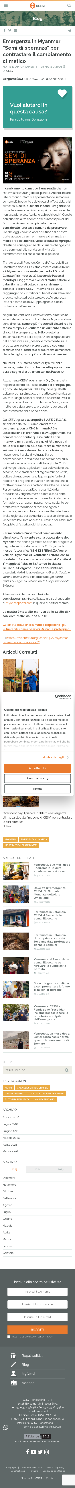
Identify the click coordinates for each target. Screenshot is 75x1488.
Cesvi (10, 71)
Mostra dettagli (53, 757)
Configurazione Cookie (54, 1471)
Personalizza (35, 778)
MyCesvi (28, 1374)
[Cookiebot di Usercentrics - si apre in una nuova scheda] (55, 697)
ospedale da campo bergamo (46, 1093)
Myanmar (10, 839)
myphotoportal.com (19, 603)
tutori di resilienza (17, 1099)
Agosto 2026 (11, 1117)
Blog (25, 1365)
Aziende (28, 1383)
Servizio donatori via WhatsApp (42, 1426)
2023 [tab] (61, 1169)
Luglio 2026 (10, 1124)
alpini (8, 1088)
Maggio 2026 (11, 1137)
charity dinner (14, 1093)
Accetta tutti (37, 768)
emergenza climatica (34, 839)
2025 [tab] (14, 1169)
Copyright (11, 1467)
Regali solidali (32, 1355)
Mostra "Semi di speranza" (21, 845)
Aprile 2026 (10, 1144)
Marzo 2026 (10, 1151)
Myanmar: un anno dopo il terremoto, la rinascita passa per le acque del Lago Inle (34, 706)
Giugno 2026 (11, 1131)
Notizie (8, 66)
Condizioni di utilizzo (31, 1467)
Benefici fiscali (18, 1471)
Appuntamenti (26, 66)
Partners (34, 1471)
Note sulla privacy (55, 1467)
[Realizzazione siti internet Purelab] (37, 1479)
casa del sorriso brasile (32, 1088)
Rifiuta (37, 788)
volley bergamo (45, 1099)
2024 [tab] (37, 1169)
